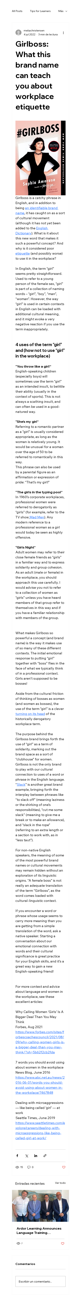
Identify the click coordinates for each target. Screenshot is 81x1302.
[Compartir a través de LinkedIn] (35, 1155)
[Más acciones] (63, 32)
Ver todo (60, 1183)
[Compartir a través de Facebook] (17, 1155)
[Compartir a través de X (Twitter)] (26, 1155)
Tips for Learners (40, 11)
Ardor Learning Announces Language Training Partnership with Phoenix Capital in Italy (39, 1230)
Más (60, 11)
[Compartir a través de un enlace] (45, 1155)
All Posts (17, 11)
